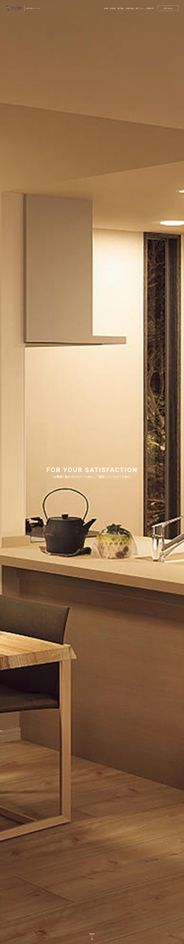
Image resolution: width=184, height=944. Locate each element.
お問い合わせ (168, 8)
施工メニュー (140, 8)
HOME (106, 8)
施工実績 (121, 8)
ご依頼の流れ (129, 8)
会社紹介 (113, 8)
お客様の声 (150, 8)
